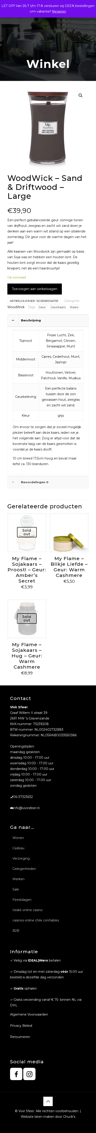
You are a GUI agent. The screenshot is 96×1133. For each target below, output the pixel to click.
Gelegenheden (24, 869)
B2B (16, 931)
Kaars (74, 307)
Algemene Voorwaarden (29, 1014)
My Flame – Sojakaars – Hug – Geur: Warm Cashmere (27, 656)
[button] (80, 95)
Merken (19, 879)
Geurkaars (58, 307)
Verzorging (21, 858)
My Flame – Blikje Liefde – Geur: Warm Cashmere (69, 567)
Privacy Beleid (21, 1026)
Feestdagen (22, 900)
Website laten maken (37, 1117)
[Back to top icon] (48, 1101)
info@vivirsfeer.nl (26, 808)
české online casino (28, 910)
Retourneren (20, 1037)
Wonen (18, 838)
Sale (16, 889)
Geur (42, 307)
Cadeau (18, 848)
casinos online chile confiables (36, 920)
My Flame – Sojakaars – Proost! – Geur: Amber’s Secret (27, 570)
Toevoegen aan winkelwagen (34, 289)
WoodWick (16, 307)
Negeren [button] (59, 11)
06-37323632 (23, 797)
